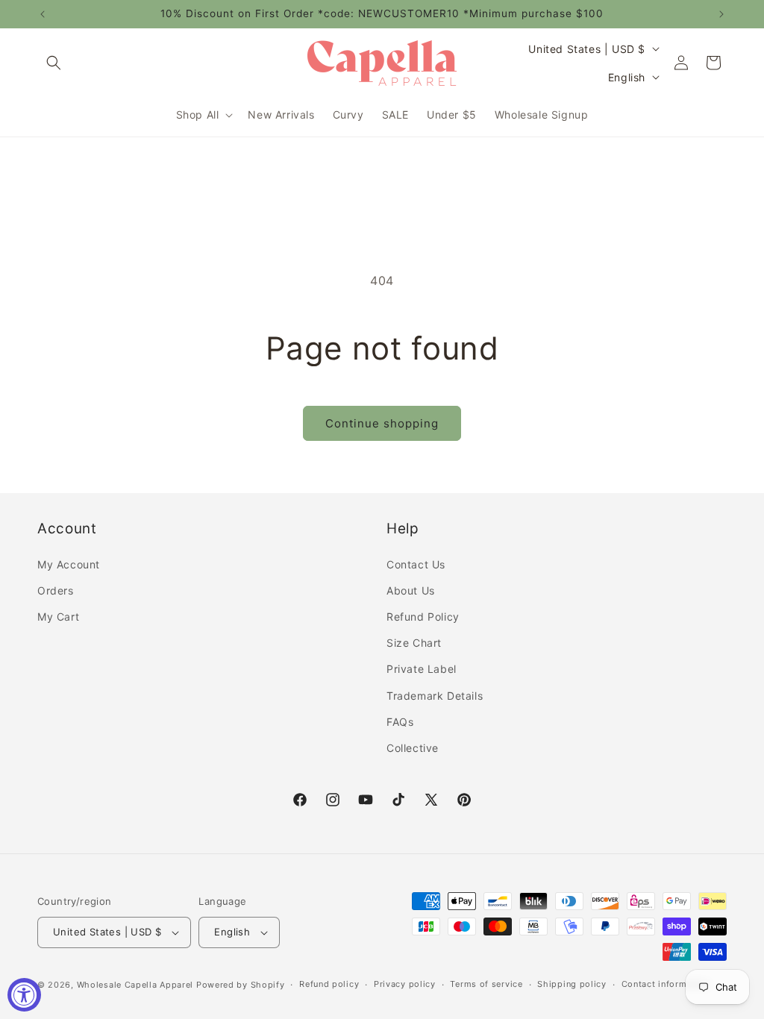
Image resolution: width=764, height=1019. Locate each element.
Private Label (421, 668)
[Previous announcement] (42, 14)
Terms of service (486, 984)
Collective (412, 747)
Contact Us (415, 564)
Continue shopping (382, 423)
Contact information (665, 984)
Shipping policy (572, 984)
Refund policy (329, 984)
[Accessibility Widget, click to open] (24, 995)
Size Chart (414, 642)
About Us (410, 590)
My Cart (58, 616)
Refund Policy (423, 616)
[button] (53, 62)
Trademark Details (434, 695)
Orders (55, 590)
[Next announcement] (721, 14)
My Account (68, 564)
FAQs (399, 721)
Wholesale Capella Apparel (135, 984)
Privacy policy (405, 984)
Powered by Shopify (240, 984)
